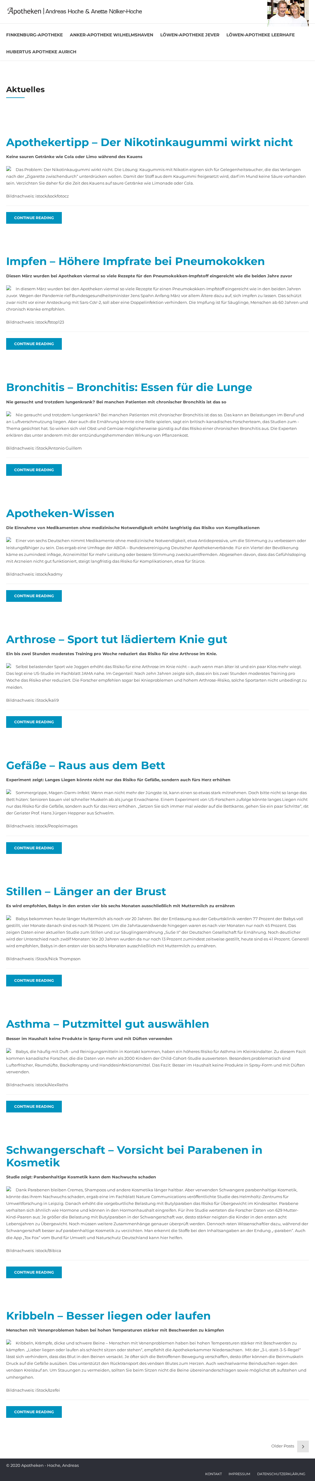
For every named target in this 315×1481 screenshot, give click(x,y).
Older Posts (282, 1445)
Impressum (239, 1474)
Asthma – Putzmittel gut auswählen (107, 1023)
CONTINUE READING (34, 217)
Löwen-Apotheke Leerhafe (260, 35)
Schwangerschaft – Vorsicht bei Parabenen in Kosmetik (134, 1156)
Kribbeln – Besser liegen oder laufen (108, 1315)
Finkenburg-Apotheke (34, 35)
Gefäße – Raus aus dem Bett (85, 765)
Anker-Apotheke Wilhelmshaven (111, 35)
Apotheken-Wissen (60, 513)
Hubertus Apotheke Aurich (41, 52)
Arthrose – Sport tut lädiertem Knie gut (116, 639)
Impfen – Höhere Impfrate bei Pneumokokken (135, 261)
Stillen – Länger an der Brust (86, 891)
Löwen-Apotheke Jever (189, 35)
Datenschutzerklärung (281, 1474)
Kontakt (213, 1474)
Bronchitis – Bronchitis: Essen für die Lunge (129, 387)
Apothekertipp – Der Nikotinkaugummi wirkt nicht (149, 142)
